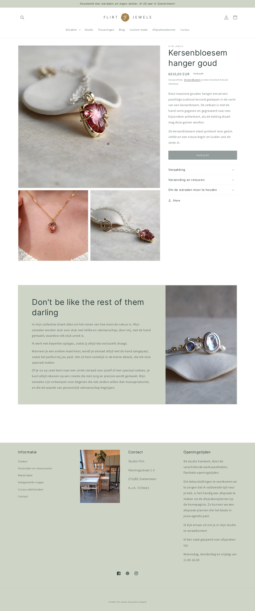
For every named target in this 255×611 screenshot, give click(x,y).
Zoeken (23, 461)
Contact (23, 496)
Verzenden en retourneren (35, 468)
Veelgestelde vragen (31, 482)
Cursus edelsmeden (30, 489)
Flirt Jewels (121, 602)
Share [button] (176, 200)
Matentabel (25, 475)
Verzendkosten (192, 79)
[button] (22, 17)
